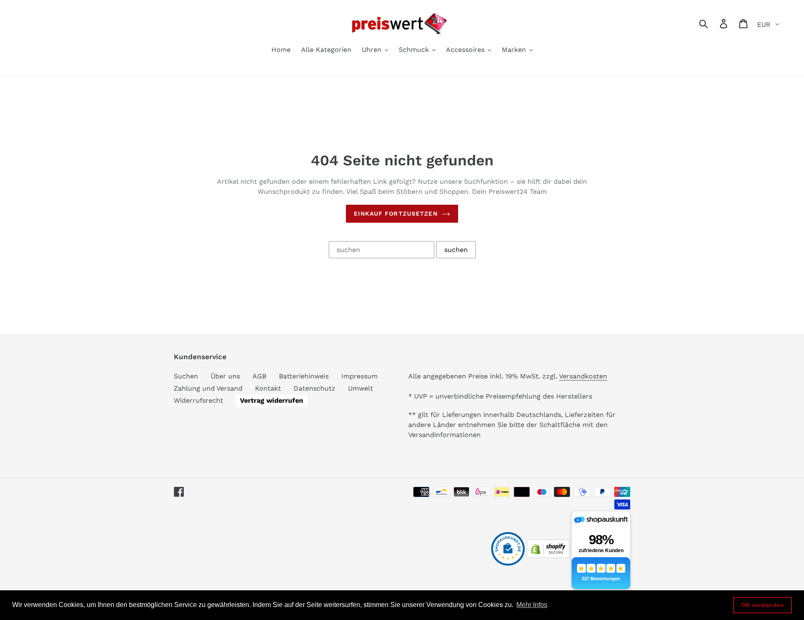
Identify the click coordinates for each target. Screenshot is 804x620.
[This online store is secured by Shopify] (548, 556)
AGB (259, 376)
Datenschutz (314, 388)
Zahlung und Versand (208, 388)
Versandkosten (583, 376)
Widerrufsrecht (198, 400)
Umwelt (360, 388)
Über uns (225, 376)
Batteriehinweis (304, 376)
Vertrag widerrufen (271, 400)
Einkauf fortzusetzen (395, 213)
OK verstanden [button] (762, 605)
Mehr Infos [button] (531, 604)
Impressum (359, 376)
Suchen (186, 376)
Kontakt (268, 388)
